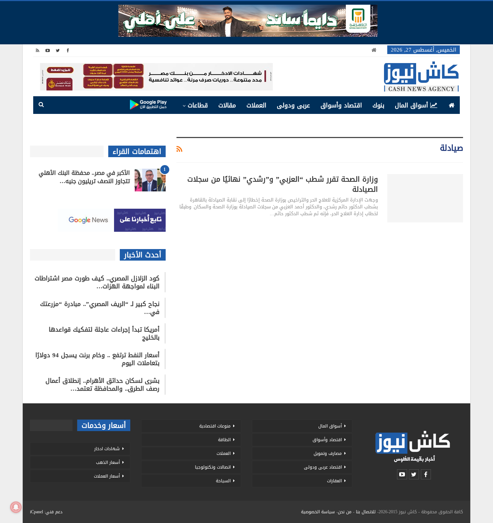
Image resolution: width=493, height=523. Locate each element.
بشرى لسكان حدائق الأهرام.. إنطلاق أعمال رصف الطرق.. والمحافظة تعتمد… (102, 384)
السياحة (223, 481)
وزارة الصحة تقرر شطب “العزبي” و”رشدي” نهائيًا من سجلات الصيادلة (282, 184)
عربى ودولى (293, 105)
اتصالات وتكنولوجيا (213, 467)
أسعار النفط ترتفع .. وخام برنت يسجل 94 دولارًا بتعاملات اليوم (97, 359)
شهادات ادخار (107, 449)
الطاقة (224, 440)
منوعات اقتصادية (215, 426)
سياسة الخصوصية (318, 512)
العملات (256, 105)
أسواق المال (411, 105)
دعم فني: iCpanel (46, 512)
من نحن (345, 512)
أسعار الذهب (108, 462)
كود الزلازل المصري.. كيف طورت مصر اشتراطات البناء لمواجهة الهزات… (97, 282)
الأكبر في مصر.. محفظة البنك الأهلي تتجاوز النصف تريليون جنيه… (84, 177)
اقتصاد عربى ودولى (323, 467)
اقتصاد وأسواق (341, 105)
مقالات (227, 105)
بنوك (378, 105)
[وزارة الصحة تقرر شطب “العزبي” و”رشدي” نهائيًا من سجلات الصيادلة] (425, 198)
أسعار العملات (107, 476)
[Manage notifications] (16, 507)
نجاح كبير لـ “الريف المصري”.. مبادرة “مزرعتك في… (100, 308)
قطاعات (198, 105)
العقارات (334, 481)
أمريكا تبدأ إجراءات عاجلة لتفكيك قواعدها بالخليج (104, 333)
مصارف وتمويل (328, 453)
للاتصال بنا (366, 512)
